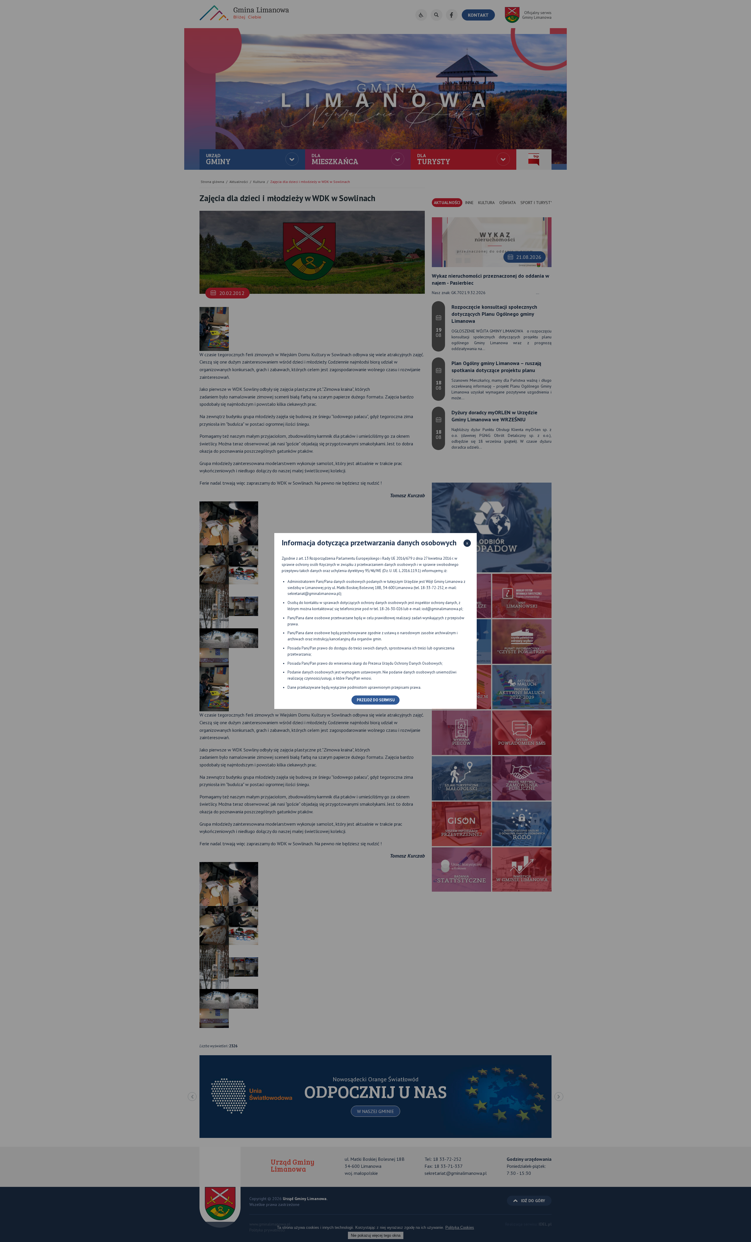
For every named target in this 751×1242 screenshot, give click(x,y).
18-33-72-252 (432, 587)
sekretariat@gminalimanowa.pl (313, 593)
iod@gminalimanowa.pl (442, 608)
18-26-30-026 (391, 608)
